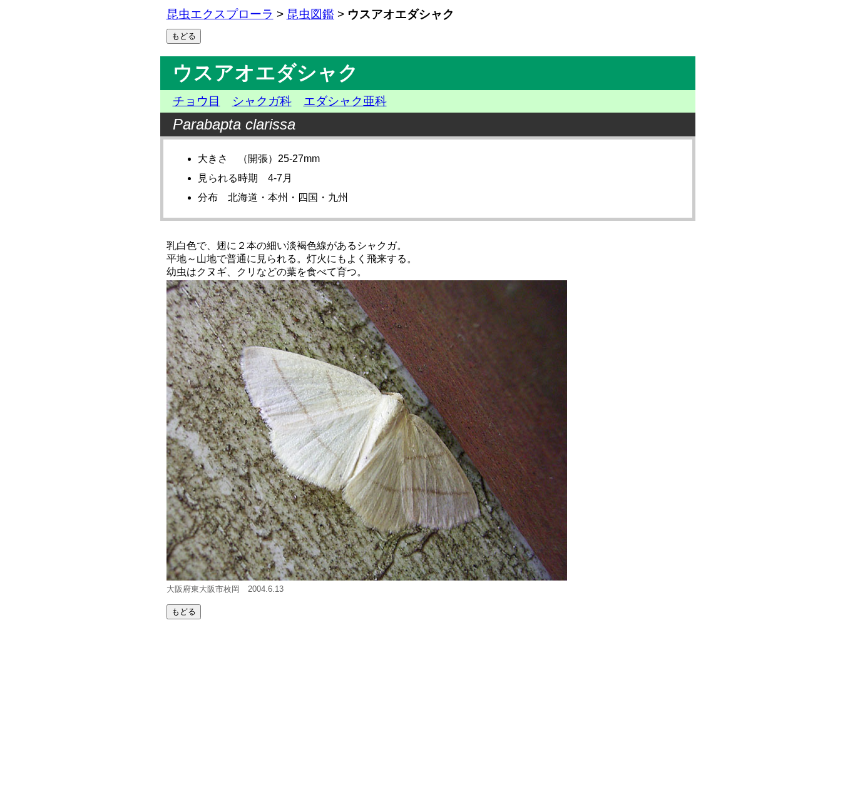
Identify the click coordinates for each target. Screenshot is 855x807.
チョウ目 (196, 101)
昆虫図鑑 (310, 14)
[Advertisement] (427, 713)
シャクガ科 (262, 101)
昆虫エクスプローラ (220, 14)
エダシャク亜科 (345, 101)
